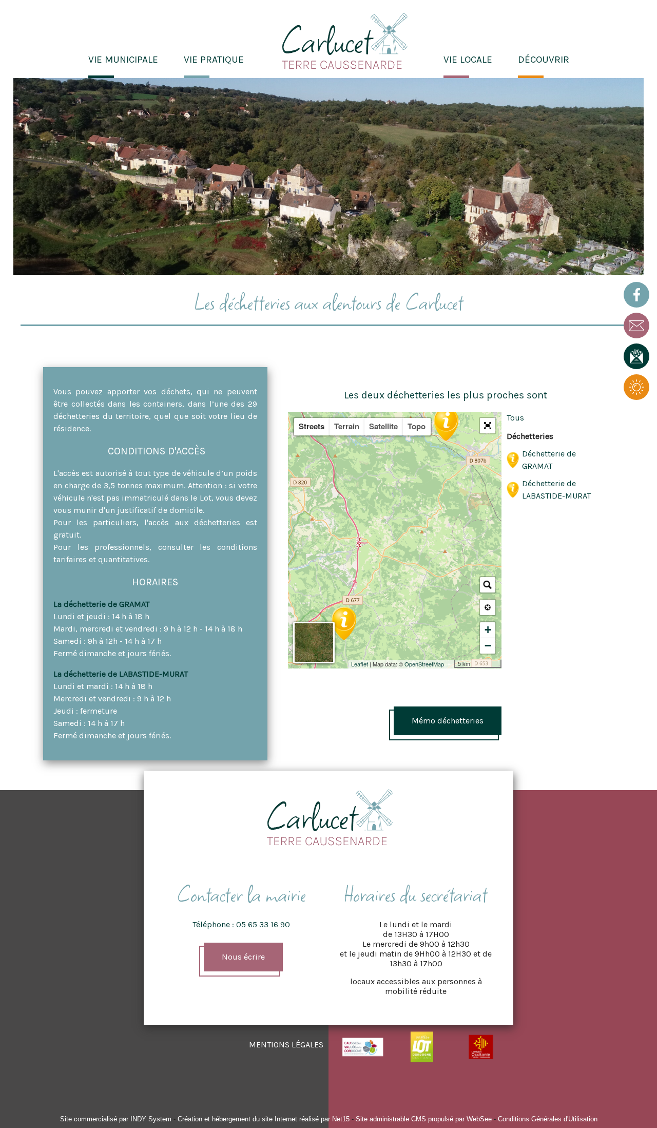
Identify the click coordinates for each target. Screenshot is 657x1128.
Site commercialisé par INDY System (115, 1119)
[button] (487, 425)
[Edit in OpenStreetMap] (450, 664)
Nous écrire (243, 957)
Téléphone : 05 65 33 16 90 (241, 924)
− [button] (488, 645)
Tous (515, 418)
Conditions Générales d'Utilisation (547, 1119)
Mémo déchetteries (448, 720)
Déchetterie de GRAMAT (549, 460)
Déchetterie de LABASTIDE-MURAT (556, 490)
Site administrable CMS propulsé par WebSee (424, 1119)
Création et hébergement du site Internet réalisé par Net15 (264, 1119)
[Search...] (487, 584)
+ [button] (488, 629)
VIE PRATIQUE (214, 59)
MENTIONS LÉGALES (286, 1044)
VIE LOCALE (467, 59)
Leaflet (359, 664)
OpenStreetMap (424, 664)
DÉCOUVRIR (543, 59)
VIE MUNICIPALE (123, 59)
